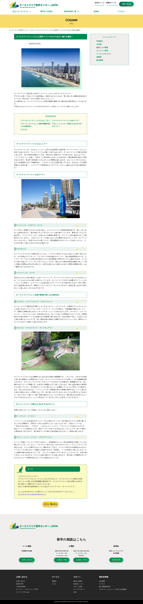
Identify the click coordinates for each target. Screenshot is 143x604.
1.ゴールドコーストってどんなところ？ (35, 120)
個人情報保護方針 (105, 586)
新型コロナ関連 (102, 47)
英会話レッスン (78, 584)
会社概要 (102, 581)
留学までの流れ (46, 11)
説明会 (96, 11)
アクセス (121, 11)
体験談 (99, 57)
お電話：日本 (62, 560)
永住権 (99, 44)
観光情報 (100, 60)
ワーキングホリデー (104, 54)
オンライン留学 (102, 50)
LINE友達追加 (20, 586)
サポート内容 (77, 586)
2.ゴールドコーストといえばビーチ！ (66, 120)
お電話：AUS (81, 560)
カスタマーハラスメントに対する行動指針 (113, 589)
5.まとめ (24, 129)
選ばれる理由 (77, 581)
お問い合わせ (126, 4)
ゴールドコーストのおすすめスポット (32, 494)
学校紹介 (100, 41)
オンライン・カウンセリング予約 (27, 589)
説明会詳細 (116, 560)
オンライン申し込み (22, 592)
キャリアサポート (79, 589)
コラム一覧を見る (50, 504)
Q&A (75, 592)
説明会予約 (20, 584)
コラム (54, 584)
